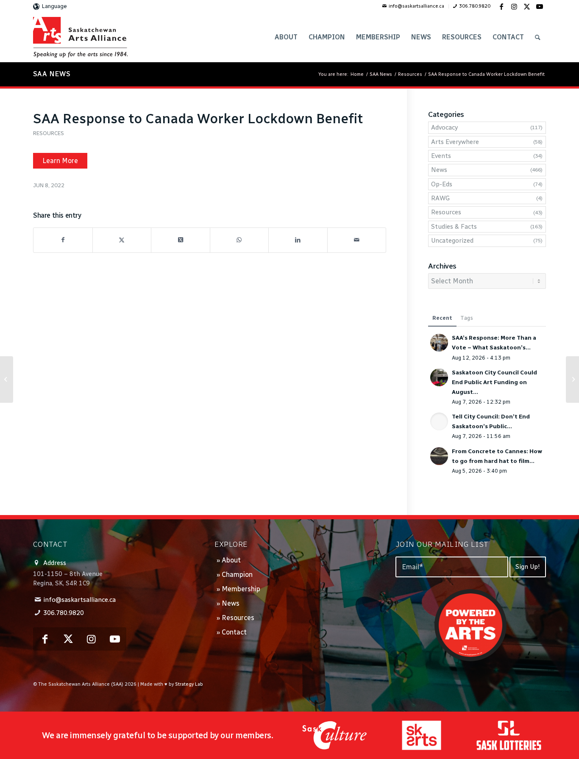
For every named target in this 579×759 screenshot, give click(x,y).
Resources (48, 133)
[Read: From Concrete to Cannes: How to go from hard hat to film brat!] (439, 456)
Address (54, 563)
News (439, 170)
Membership (241, 589)
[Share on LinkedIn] (298, 240)
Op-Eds (441, 184)
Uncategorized (452, 240)
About (231, 560)
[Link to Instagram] (514, 6)
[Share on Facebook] (62, 240)
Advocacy (444, 127)
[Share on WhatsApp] (239, 240)
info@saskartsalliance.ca (416, 6)
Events (441, 156)
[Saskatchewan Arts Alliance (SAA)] (80, 37)
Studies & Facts (454, 226)
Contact (234, 632)
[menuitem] (413, 6)
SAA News (51, 74)
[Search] (537, 37)
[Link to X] (527, 6)
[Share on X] (122, 240)
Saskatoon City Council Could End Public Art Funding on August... (494, 382)
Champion (237, 575)
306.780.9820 (474, 6)
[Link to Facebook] (501, 6)
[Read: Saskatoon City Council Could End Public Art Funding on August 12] (439, 377)
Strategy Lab (189, 684)
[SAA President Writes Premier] (6, 379)
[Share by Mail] (357, 240)
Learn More (60, 161)
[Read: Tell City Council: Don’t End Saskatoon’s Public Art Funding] (439, 421)
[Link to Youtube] (539, 6)
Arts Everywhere (455, 142)
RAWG (440, 198)
